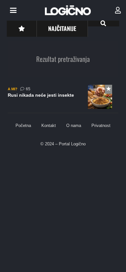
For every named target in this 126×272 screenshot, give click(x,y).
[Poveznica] (118, 10)
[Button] (21, 28)
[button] (13, 10)
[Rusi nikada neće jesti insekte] (63, 99)
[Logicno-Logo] (67, 10)
